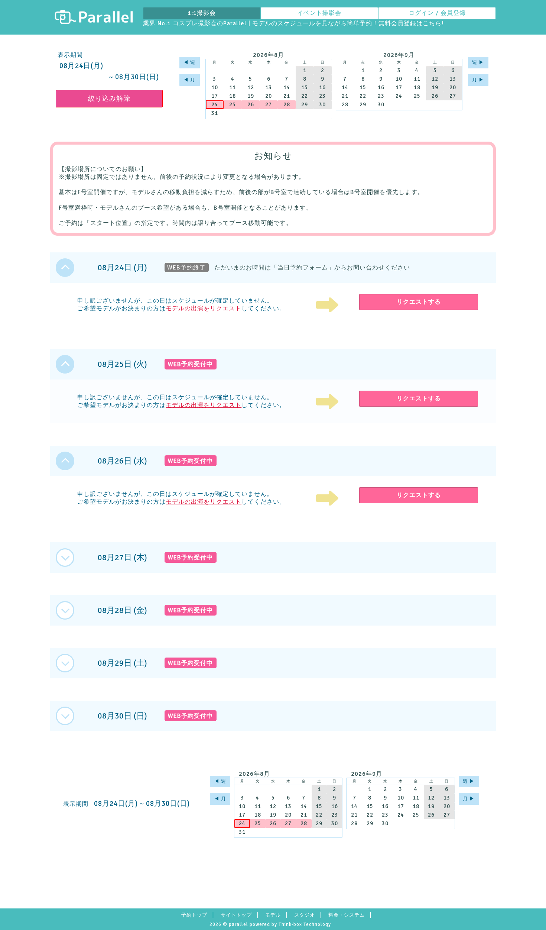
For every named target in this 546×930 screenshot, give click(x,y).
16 (322, 87)
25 (232, 104)
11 (232, 87)
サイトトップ (236, 915)
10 (214, 87)
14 (286, 87)
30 (322, 104)
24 (214, 104)
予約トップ (194, 915)
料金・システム (346, 915)
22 (304, 96)
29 (304, 104)
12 (250, 87)
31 (214, 113)
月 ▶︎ (478, 80)
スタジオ (304, 915)
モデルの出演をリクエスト (203, 308)
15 (304, 87)
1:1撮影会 (202, 13)
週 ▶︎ (478, 62)
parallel (238, 924)
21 (286, 96)
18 (232, 96)
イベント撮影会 (319, 13)
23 (322, 96)
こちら (432, 23)
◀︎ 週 (189, 62)
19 (250, 96)
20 (268, 96)
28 (286, 104)
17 (214, 96)
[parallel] (93, 17)
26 (250, 104)
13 (268, 87)
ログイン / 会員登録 (437, 13)
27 (268, 104)
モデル (273, 915)
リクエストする (419, 302)
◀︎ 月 (189, 80)
